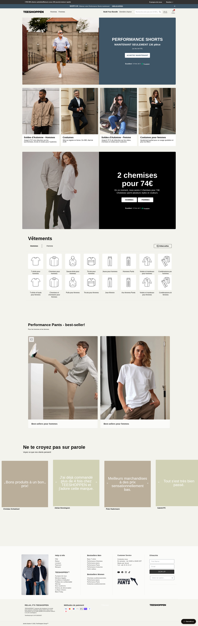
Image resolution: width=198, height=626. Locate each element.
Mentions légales (60, 578)
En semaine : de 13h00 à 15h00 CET (129, 561)
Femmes (62, 12)
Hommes (53, 12)
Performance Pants (93, 565)
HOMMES (129, 200)
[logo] (33, 12)
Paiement (58, 565)
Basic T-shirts (91, 559)
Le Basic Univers (60, 590)
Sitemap (57, 584)
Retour (57, 561)
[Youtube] (118, 572)
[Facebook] (122, 572)
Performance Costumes (95, 567)
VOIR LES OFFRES (117, 6)
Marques (58, 567)
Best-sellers (165, 246)
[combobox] (147, 12)
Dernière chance (125, 12)
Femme (50, 246)
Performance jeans (93, 563)
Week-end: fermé (123, 563)
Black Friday (59, 592)
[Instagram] (126, 572)
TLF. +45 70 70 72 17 (124, 565)
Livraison (58, 563)
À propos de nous (155, 2)
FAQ (56, 559)
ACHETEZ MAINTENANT (137, 55)
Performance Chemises (95, 561)
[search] (160, 12)
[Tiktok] (129, 572)
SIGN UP (162, 572)
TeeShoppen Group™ (42, 623)
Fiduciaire (105, 605)
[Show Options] (172, 578)
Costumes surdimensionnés (96, 584)
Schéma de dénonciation (63, 588)
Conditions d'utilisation (62, 580)
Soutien (169, 2)
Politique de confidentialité (63, 582)
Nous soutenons (60, 586)
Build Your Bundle (110, 12)
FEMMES (146, 200)
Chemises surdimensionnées (96, 578)
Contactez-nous (122, 559)
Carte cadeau (91, 569)
